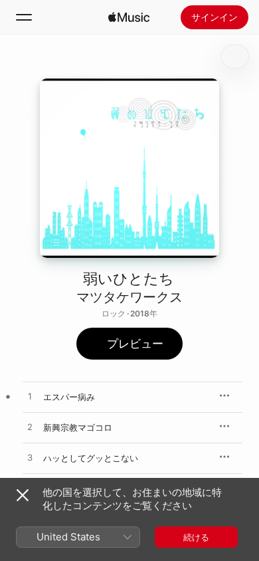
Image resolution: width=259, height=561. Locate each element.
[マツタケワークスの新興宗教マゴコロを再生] (30, 427)
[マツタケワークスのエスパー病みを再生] (30, 397)
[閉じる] (23, 495)
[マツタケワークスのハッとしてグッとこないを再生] (30, 458)
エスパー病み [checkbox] (69, 397)
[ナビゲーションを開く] (24, 17)
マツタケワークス (129, 297)
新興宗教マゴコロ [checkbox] (77, 427)
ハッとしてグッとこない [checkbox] (90, 458)
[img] (128, 17)
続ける (196, 537)
